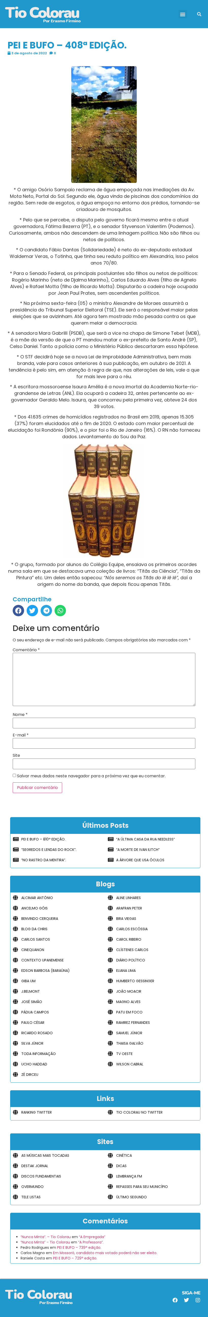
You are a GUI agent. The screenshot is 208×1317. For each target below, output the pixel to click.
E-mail (21, 735)
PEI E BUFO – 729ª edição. (75, 1258)
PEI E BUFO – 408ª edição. (67, 45)
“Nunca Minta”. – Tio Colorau (46, 1236)
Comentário (26, 650)
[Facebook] (175, 1300)
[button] (183, 14)
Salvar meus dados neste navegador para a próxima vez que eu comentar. (91, 776)
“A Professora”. (90, 1242)
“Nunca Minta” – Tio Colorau (45, 1242)
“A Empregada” (92, 1236)
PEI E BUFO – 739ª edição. (79, 1247)
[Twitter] (186, 1300)
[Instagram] (198, 1300)
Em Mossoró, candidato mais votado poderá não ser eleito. (105, 1252)
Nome (20, 715)
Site (16, 755)
